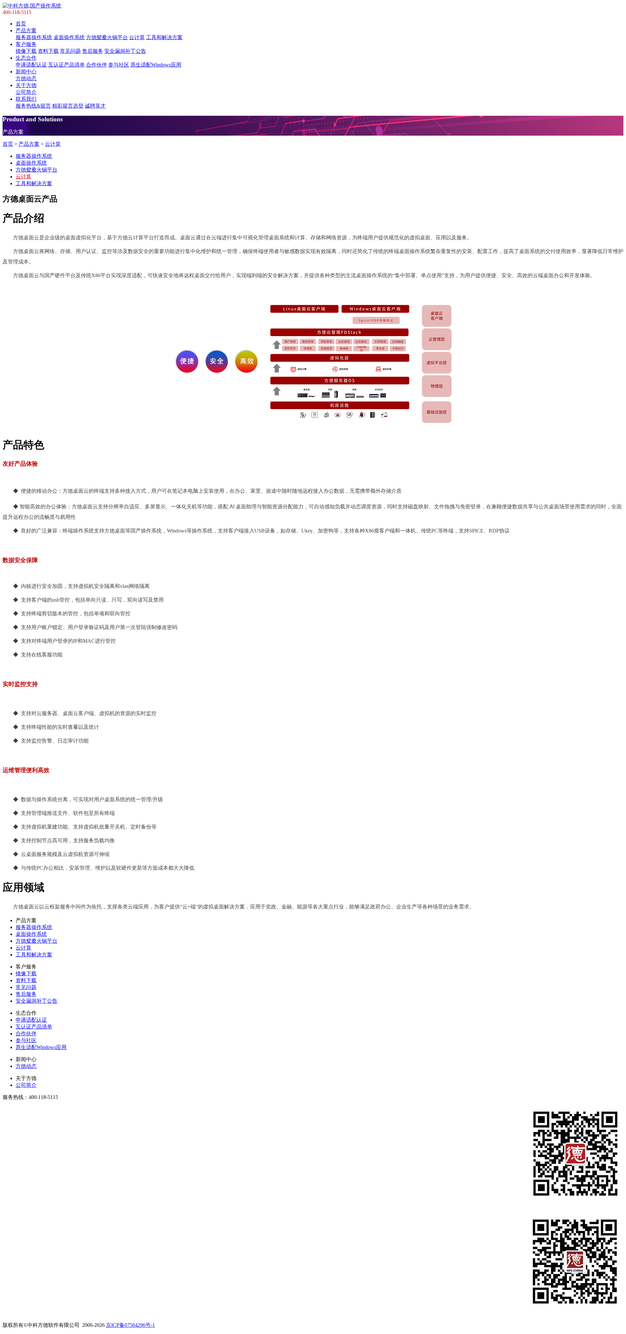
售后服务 (92, 51)
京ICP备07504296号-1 (130, 1325)
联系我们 (26, 99)
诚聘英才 (95, 106)
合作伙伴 (96, 64)
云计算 (137, 37)
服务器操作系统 (34, 37)
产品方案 (26, 30)
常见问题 (70, 51)
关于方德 (26, 85)
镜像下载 (26, 51)
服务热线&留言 (33, 106)
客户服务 (26, 44)
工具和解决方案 (164, 37)
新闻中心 (26, 71)
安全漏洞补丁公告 (125, 51)
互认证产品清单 (66, 64)
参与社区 (118, 64)
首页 (21, 23)
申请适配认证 (31, 64)
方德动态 (26, 78)
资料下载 (48, 51)
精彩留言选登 (67, 106)
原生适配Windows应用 (155, 64)
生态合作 (26, 58)
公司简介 (26, 92)
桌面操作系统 (69, 37)
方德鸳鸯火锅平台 (107, 37)
